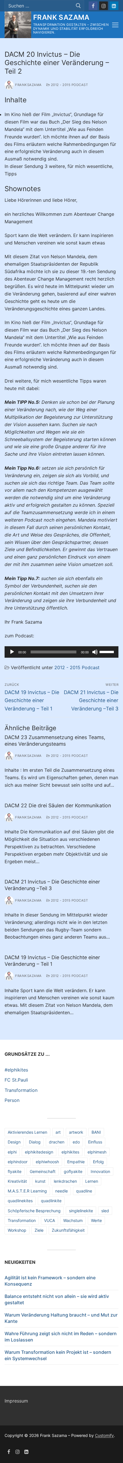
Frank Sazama (61, 17)
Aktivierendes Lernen (27, 1132)
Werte (96, 1220)
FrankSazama (28, 85)
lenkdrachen (65, 1181)
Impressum (16, 1401)
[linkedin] (26, 1451)
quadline (84, 1190)
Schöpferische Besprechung (34, 1210)
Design (14, 1141)
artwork (76, 1132)
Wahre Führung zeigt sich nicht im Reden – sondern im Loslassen (61, 1337)
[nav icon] (115, 25)
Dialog (35, 1141)
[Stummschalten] (95, 652)
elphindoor (17, 1161)
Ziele (39, 1230)
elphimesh (97, 1151)
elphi (12, 1151)
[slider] (108, 651)
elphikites (70, 1151)
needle (61, 1190)
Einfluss (95, 1141)
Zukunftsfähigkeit (68, 1230)
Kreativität (17, 1181)
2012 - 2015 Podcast (69, 85)
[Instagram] (103, 5)
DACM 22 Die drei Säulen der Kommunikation (58, 805)
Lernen (91, 1181)
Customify (104, 1435)
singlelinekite (81, 1210)
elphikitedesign (39, 1151)
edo (76, 1141)
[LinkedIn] (114, 5)
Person (12, 1100)
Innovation (100, 1171)
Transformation (21, 1090)
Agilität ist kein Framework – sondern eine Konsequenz (50, 1281)
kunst (40, 1181)
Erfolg (98, 1161)
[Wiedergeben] (12, 652)
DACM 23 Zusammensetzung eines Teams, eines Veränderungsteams (55, 740)
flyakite (14, 1171)
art (58, 1132)
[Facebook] (93, 5)
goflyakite (73, 1171)
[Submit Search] (78, 6)
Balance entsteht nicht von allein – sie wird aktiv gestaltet (57, 1299)
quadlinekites (20, 1200)
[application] (61, 652)
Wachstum (73, 1220)
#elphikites (16, 1070)
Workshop (17, 1230)
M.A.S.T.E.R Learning (27, 1190)
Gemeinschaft (42, 1171)
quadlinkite (51, 1200)
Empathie (76, 1161)
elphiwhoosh (47, 1161)
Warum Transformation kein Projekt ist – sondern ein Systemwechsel (58, 1355)
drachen (56, 1141)
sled (105, 1210)
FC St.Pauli (16, 1080)
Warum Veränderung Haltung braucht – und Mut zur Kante (61, 1318)
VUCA (49, 1220)
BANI (96, 1132)
